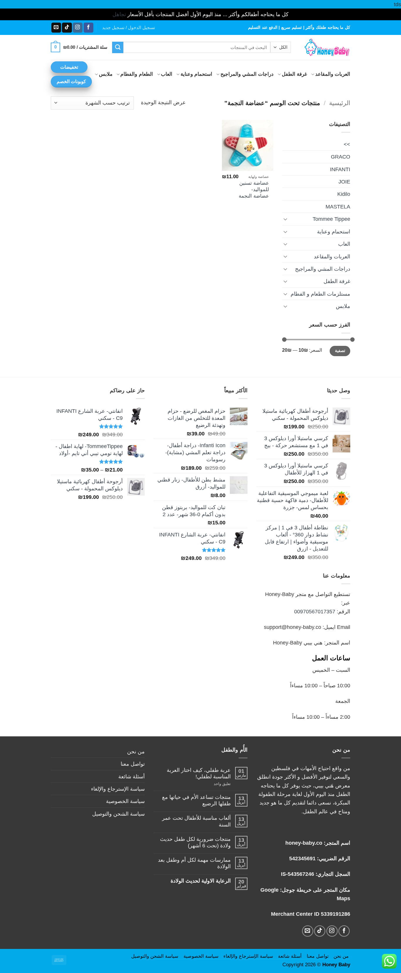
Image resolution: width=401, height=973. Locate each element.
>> (347, 144)
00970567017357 (314, 611)
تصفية (340, 351)
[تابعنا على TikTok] (67, 28)
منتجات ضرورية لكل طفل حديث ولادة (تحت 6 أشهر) (195, 842)
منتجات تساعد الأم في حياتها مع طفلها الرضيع (196, 800)
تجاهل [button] (119, 14)
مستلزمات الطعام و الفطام (320, 294)
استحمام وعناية (196, 74)
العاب (166, 74)
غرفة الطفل (294, 74)
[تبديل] (285, 219)
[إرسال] (118, 47)
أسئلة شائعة (131, 776)
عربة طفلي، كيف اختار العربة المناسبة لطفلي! (199, 773)
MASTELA (338, 206)
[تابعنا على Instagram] (77, 28)
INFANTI (340, 169)
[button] (128, 27)
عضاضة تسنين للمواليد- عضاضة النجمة (254, 189)
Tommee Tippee (331, 219)
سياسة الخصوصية (125, 801)
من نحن (136, 751)
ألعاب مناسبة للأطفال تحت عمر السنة (196, 821)
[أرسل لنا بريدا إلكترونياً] (56, 28)
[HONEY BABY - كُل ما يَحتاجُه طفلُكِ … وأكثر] (325, 47)
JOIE (344, 182)
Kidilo (343, 194)
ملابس (105, 74)
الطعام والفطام (136, 74)
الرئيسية (339, 103)
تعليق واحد (216, 784)
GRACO (340, 157)
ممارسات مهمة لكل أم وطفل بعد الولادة (194, 863)
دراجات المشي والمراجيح (247, 74)
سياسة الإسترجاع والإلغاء (118, 789)
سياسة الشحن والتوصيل (118, 814)
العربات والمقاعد (332, 74)
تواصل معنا (133, 764)
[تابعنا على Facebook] (88, 28)
